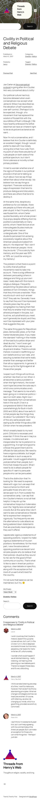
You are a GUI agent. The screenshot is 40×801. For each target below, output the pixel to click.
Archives (7, 589)
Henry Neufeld (16, 679)
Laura (13, 632)
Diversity (28, 56)
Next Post (33, 73)
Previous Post (8, 73)
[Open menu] (35, 10)
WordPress (33, 796)
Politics (34, 56)
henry (5, 64)
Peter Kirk (14, 717)
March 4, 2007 (16, 629)
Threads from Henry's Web (21, 10)
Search (30, 26)
